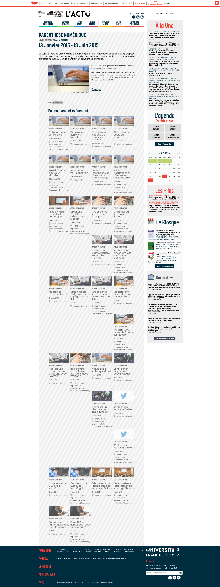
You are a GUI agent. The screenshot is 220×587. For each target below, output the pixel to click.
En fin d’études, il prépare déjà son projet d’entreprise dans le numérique (164, 329)
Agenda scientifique (156, 136)
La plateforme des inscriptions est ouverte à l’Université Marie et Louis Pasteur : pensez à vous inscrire (165, 36)
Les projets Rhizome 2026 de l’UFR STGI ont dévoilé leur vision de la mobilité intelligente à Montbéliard (164, 286)
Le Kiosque (45, 566)
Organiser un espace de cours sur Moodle (99, 136)
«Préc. (150, 153)
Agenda (43, 558)
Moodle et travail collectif (58, 293)
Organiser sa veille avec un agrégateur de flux (79, 295)
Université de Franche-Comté (34, 2)
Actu (41, 582)
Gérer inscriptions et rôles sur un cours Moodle (100, 174)
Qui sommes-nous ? (64, 582)
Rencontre (58, 519)
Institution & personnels (134, 23)
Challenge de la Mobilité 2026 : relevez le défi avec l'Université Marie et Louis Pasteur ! (163, 53)
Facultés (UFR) (46, 3)
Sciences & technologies (48, 23)
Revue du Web (47, 574)
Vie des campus (118, 23)
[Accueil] (64, 14)
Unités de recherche (79, 3)
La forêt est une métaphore (168, 243)
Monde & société (92, 23)
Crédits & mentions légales (102, 582)
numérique (57, 102)
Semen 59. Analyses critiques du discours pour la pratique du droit (168, 232)
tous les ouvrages (164, 266)
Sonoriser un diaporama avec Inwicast (122, 371)
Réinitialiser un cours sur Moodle (122, 135)
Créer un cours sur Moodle (57, 133)
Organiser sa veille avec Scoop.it (99, 214)
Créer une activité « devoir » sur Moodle (78, 215)
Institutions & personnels (130, 551)
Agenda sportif (173, 128)
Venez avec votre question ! (79, 172)
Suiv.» (179, 153)
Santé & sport (79, 23)
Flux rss (142, 17)
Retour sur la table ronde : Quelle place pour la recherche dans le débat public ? (164, 63)
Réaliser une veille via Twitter (123, 408)
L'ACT (124, 3)
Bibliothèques (96, 3)
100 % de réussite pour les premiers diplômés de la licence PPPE (164, 319)
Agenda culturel (156, 128)
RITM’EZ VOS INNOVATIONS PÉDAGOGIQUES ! (160, 74)
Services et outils (112, 3)
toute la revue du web (165, 338)
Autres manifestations (173, 136)
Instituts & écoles (62, 3)
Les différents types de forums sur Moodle (123, 294)
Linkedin (138, 17)
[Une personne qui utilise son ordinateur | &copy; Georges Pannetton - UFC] (68, 78)
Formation (48, 40)
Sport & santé (88, 551)
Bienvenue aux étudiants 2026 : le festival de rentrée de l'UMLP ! (164, 45)
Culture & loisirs (105, 23)
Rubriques (45, 551)
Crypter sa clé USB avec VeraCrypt (57, 486)
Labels (167, 3)
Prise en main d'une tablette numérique (57, 214)
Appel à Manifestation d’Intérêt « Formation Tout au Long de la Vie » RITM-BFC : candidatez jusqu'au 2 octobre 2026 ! (164, 103)
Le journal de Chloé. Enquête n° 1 (168, 254)
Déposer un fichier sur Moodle (77, 135)
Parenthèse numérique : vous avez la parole (59, 525)
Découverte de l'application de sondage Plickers (102, 486)
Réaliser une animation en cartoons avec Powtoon (58, 372)
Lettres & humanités (65, 23)
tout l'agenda (164, 144)
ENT (130, 3)
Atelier (41, 40)
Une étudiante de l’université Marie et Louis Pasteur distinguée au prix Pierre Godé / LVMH (164, 296)
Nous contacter (82, 582)
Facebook (133, 17)
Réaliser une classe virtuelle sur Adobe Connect (101, 254)
